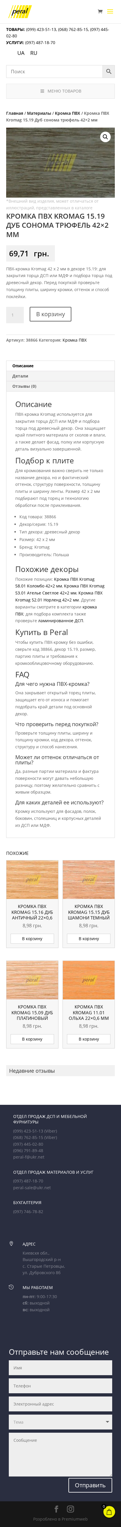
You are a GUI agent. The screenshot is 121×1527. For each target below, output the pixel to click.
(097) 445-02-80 (28, 1144)
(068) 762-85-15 (73, 29)
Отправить (90, 1485)
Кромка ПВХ (67, 113)
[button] (105, 137)
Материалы (39, 113)
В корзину (50, 314)
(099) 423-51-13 (40, 29)
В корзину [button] (32, 938)
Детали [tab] (20, 376)
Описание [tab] (22, 365)
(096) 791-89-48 (28, 1150)
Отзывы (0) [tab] (24, 386)
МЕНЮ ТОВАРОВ (64, 91)
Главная (14, 113)
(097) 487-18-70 (39, 42)
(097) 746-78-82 (28, 1211)
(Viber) (50, 1131)
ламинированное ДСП (60, 620)
